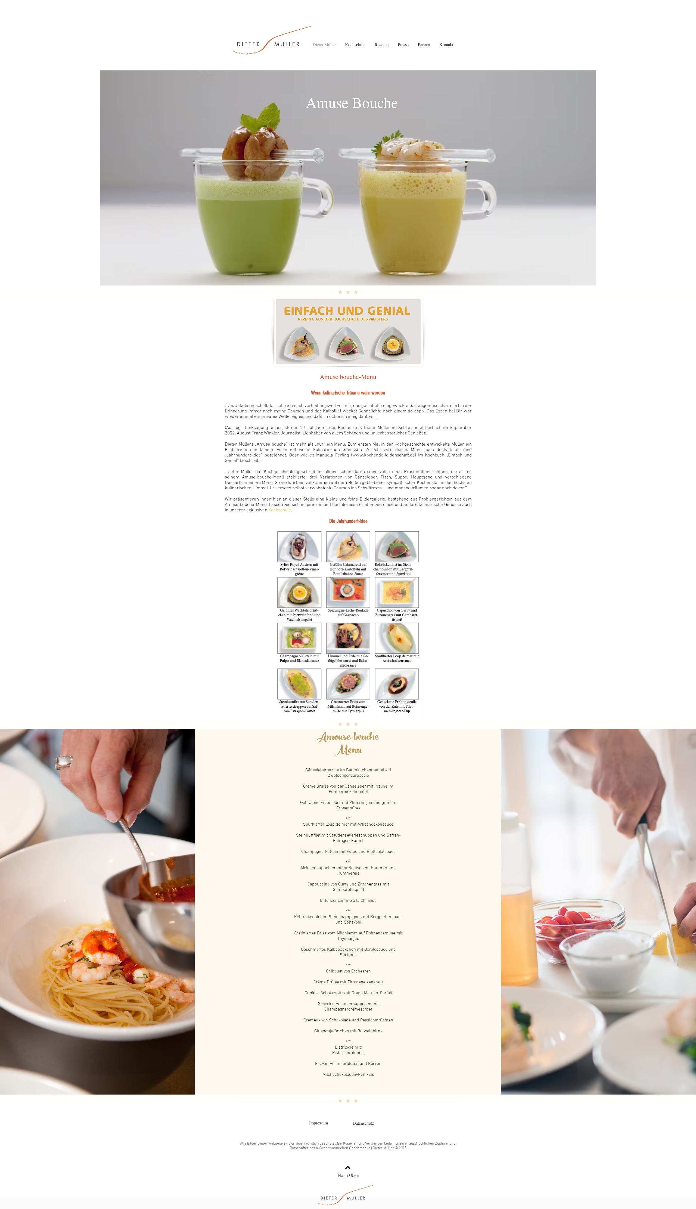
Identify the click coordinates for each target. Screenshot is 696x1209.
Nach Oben (348, 1176)
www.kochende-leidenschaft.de (383, 455)
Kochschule (279, 510)
